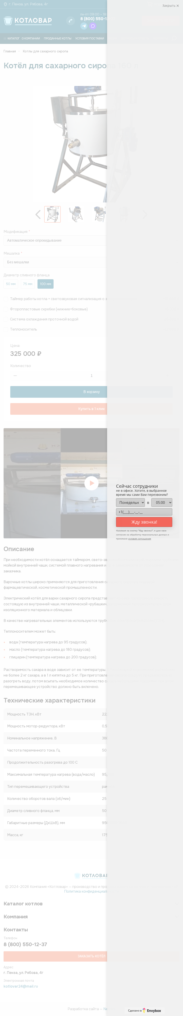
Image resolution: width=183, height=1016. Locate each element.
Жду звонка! (144, 522)
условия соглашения (139, 538)
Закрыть (169, 5)
